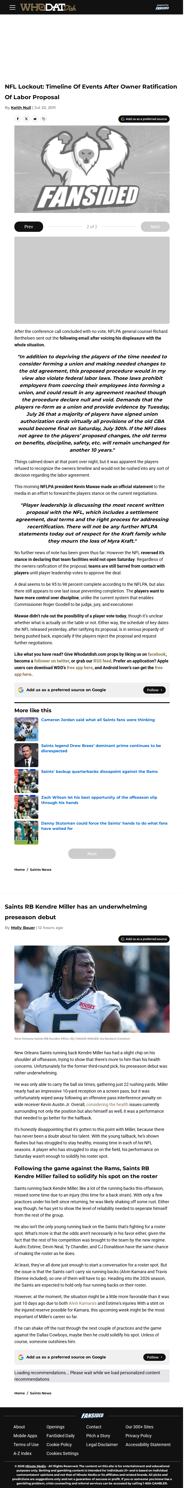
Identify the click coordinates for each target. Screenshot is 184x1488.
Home (19, 869)
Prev (28, 226)
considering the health (107, 1104)
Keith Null (21, 107)
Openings (55, 1426)
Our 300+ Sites (139, 1426)
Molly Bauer (23, 927)
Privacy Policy (139, 1435)
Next (155, 226)
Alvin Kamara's (83, 1303)
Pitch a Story (98, 1435)
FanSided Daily (60, 1435)
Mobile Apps (25, 1435)
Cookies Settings (62, 1453)
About (19, 1426)
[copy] (43, 118)
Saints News (40, 869)
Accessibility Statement (148, 1444)
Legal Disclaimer (102, 1444)
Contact (93, 1426)
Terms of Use (26, 1444)
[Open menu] (12, 7)
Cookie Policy (59, 1444)
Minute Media (35, 1466)
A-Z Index (22, 1453)
